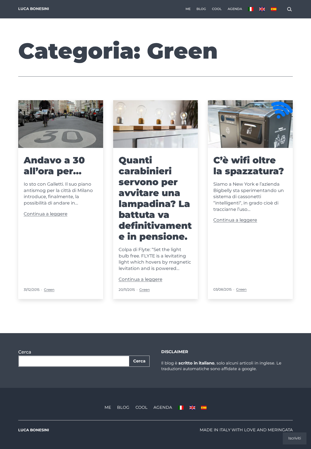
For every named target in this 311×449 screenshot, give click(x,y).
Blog (201, 9)
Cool (217, 9)
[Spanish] (273, 9)
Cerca (24, 352)
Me (188, 9)
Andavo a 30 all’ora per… (54, 166)
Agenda (235, 9)
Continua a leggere (45, 214)
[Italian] (250, 9)
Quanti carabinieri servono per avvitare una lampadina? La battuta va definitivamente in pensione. (155, 198)
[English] (262, 9)
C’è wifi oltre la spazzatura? (248, 166)
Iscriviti (294, 438)
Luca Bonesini (33, 9)
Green (49, 289)
